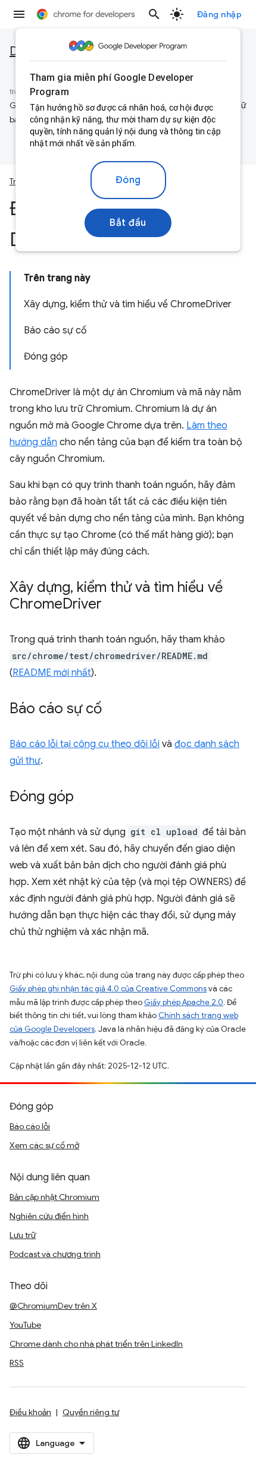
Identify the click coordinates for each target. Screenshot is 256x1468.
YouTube (25, 1324)
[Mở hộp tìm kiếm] (154, 14)
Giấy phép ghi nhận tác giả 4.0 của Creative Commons (108, 989)
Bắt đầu (128, 223)
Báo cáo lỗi (30, 1126)
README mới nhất (52, 673)
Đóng (128, 180)
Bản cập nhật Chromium (54, 1197)
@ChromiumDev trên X (53, 1305)
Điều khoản (30, 1412)
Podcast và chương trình (55, 1254)
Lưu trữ (23, 1235)
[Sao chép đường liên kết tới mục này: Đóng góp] (86, 797)
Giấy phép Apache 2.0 (183, 1002)
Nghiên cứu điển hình (49, 1216)
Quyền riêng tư (91, 1412)
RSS (17, 1362)
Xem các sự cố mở (44, 1145)
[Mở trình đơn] (19, 14)
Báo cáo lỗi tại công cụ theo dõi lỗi (85, 744)
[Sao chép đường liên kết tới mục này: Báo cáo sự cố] (114, 710)
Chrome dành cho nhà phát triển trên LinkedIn (96, 1343)
